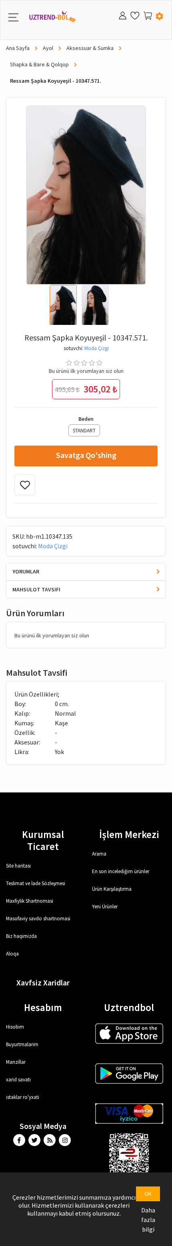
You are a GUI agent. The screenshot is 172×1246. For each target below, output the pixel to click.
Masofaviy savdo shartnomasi (38, 918)
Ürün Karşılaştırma (112, 889)
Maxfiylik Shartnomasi (29, 901)
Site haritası (18, 865)
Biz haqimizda (21, 936)
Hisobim (15, 1026)
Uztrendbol (129, 1007)
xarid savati (18, 1079)
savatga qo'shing (86, 455)
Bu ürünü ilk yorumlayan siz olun (86, 370)
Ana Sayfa (18, 48)
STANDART (84, 430)
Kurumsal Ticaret (43, 840)
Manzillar (16, 1062)
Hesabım (43, 1007)
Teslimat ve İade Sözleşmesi (35, 883)
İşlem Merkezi (129, 834)
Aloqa (12, 953)
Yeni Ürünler (105, 906)
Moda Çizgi (96, 348)
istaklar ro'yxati (22, 1097)
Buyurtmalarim (22, 1044)
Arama (99, 853)
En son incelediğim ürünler (120, 871)
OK (148, 1193)
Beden (86, 418)
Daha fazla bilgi (148, 1219)
